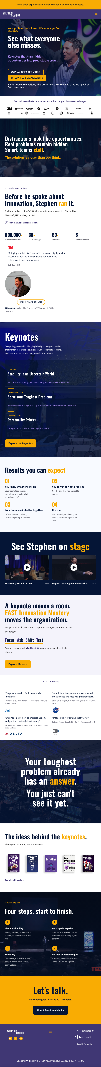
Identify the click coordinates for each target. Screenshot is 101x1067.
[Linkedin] (21, 1038)
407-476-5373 (77, 1061)
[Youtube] (15, 1038)
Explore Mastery (17, 664)
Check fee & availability (50, 1010)
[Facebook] (10, 1038)
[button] (96, 14)
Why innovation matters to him (23, 222)
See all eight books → (15, 880)
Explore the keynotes (20, 443)
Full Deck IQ (33, 648)
